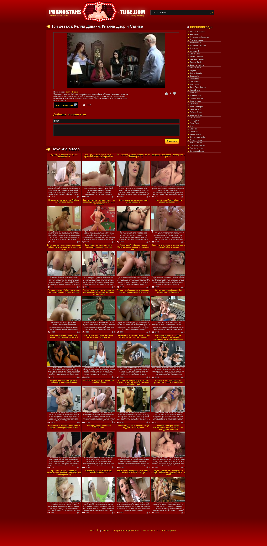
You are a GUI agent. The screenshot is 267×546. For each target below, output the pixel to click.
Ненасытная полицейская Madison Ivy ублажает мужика (63, 201)
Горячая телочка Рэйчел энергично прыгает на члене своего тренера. (64, 291)
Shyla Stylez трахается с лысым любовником (64, 156)
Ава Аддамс (195, 34)
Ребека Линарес (196, 107)
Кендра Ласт (195, 76)
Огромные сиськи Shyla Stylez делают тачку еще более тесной (64, 336)
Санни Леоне (195, 118)
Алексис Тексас (196, 40)
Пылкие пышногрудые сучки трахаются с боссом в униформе (168, 381)
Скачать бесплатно (64, 105)
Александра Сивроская (199, 37)
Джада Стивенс (196, 57)
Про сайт (94, 530)
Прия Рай (194, 104)
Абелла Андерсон (197, 32)
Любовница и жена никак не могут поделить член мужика (133, 427)
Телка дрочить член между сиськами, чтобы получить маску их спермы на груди (64, 247)
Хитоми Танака (196, 140)
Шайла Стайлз (196, 143)
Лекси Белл (195, 90)
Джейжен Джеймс (197, 59)
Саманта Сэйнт (196, 115)
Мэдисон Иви (195, 95)
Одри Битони (195, 101)
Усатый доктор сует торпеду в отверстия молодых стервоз (98, 246)
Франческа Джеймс (198, 137)
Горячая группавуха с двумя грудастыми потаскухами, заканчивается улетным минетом (168, 337)
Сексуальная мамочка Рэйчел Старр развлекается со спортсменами (133, 336)
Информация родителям (126, 530)
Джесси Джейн (196, 62)
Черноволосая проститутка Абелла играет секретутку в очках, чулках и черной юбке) (133, 382)
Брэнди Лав (195, 54)
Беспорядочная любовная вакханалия (99, 427)
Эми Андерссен (196, 148)
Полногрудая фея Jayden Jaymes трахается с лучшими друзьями (98, 156)
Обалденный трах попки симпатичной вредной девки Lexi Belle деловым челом (168, 428)
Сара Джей (194, 120)
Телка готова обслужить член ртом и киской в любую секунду (133, 472)
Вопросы (106, 530)
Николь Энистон (196, 98)
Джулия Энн (195, 70)
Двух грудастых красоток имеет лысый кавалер (133, 201)
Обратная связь (150, 530)
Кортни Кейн (195, 82)
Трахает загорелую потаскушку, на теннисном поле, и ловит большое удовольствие (98, 292)
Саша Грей (194, 123)
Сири (192, 126)
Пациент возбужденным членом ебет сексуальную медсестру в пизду (133, 291)
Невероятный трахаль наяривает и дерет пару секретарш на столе (64, 427)
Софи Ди (193, 129)
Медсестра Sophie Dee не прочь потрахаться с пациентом (98, 336)
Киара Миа (194, 79)
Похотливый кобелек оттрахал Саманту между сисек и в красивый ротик (133, 247)
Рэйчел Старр (196, 112)
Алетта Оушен (196, 43)
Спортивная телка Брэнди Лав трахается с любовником (168, 291)
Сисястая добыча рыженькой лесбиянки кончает (98, 472)
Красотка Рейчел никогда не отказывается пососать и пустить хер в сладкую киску (64, 473)
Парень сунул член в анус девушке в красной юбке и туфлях (168, 246)
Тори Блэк (194, 132)
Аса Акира (194, 48)
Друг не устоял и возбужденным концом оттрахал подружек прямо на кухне (168, 473)
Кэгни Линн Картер (198, 87)
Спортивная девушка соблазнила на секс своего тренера (133, 156)
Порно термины (169, 530)
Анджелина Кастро (198, 45)
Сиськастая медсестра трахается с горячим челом (98, 381)
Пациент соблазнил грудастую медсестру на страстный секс (63, 381)
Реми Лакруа (195, 109)
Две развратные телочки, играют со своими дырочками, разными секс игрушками (99, 202)
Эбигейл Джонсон (197, 145)
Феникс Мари (195, 134)
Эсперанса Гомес (197, 151)
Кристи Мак (194, 84)
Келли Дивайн (196, 73)
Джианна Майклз (197, 65)
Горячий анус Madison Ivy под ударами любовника (168, 201)
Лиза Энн (193, 93)
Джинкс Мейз (195, 68)
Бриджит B (194, 51)
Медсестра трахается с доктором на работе (168, 156)
